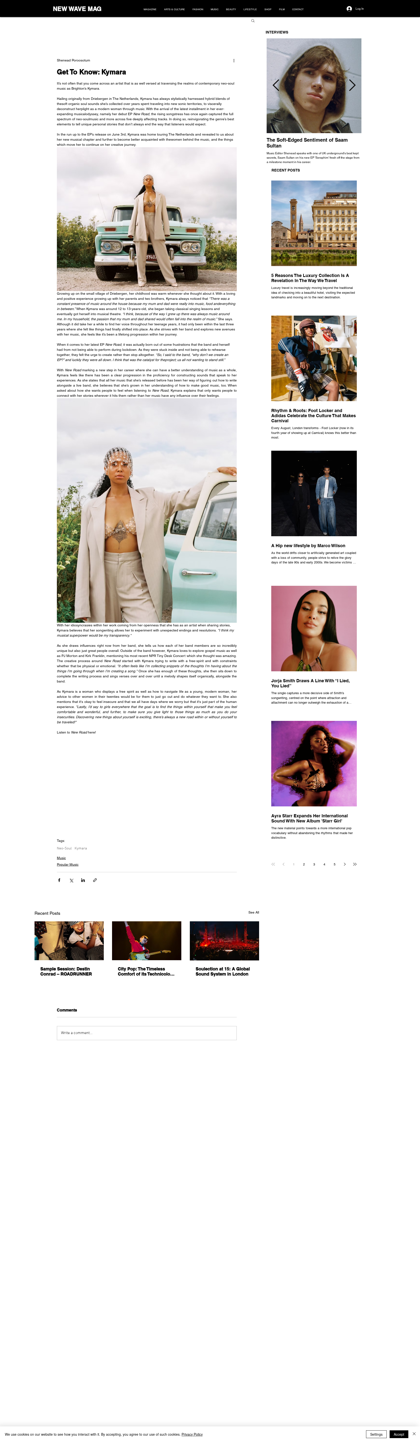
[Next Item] (352, 86)
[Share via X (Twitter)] (71, 880)
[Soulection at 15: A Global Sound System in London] (224, 940)
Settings (376, 1434)
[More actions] (234, 60)
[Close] (414, 1434)
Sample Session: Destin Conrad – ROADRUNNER (66, 971)
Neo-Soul (64, 848)
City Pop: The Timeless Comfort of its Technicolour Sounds (146, 971)
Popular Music (68, 864)
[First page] (273, 864)
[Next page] (344, 864)
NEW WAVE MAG (77, 8)
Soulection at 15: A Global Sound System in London (223, 971)
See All (253, 912)
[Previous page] (283, 864)
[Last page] (354, 864)
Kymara (81, 848)
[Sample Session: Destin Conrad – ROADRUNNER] (69, 940)
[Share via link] (95, 880)
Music (61, 858)
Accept (399, 1434)
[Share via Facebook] (59, 880)
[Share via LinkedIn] (83, 880)
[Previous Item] (276, 86)
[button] (253, 20)
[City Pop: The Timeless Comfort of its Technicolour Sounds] (146, 940)
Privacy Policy (192, 1434)
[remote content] (147, 781)
